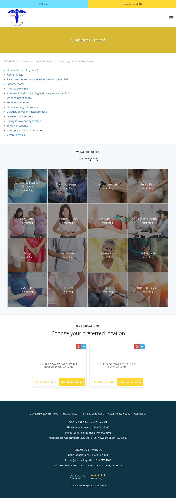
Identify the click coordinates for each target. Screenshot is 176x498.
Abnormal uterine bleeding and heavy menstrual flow (38, 93)
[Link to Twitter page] (83, 346)
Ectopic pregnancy (17, 125)
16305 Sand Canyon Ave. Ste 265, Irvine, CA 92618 (117, 365)
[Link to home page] (33, 17)
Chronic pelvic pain (18, 88)
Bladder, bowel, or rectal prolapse (27, 111)
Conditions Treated (84, 61)
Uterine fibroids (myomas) (22, 70)
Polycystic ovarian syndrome (24, 121)
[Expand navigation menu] (171, 18)
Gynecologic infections (20, 116)
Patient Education (45, 61)
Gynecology (64, 61)
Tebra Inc (52, 413)
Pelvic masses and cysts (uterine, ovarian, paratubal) (37, 79)
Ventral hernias (16, 134)
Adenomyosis (15, 74)
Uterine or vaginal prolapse (23, 107)
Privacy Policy (69, 413)
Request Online (71, 381)
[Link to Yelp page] (78, 346)
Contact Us (140, 413)
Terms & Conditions (92, 413)
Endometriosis (15, 84)
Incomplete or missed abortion (25, 130)
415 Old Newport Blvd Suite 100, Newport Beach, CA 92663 (58, 365)
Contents (26, 61)
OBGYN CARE (10, 61)
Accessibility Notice (119, 413)
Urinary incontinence (19, 97)
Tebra (103, 485)
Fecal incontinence (18, 102)
